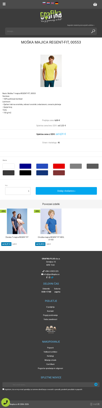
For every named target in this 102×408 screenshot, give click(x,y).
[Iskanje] (93, 31)
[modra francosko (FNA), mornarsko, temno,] (25, 166)
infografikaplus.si (51, 274)
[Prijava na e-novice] (96, 384)
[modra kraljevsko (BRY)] (42, 166)
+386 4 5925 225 (51, 271)
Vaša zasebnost (50, 319)
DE (56, 3)
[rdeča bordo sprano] (59, 172)
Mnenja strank (50, 360)
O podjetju (50, 307)
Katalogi (50, 356)
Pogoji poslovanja (50, 315)
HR (48, 3)
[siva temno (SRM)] (92, 166)
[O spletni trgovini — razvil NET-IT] (95, 404)
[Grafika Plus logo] (51, 16)
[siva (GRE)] (76, 166)
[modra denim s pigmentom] (42, 172)
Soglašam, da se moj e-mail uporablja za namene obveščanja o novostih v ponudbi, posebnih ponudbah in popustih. (43, 389)
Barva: (5, 160)
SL (44, 3)
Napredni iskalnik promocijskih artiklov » (80, 25)
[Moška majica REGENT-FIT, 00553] (51, 71)
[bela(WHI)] (8, 166)
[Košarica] (95, 4)
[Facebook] (46, 277)
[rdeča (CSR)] (59, 166)
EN (52, 3)
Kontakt (50, 311)
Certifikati (50, 364)
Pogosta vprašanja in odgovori (50, 368)
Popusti (50, 348)
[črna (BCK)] (25, 172)
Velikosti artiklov (50, 352)
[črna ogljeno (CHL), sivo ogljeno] (8, 172)
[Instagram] (49, 277)
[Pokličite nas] (5, 402)
